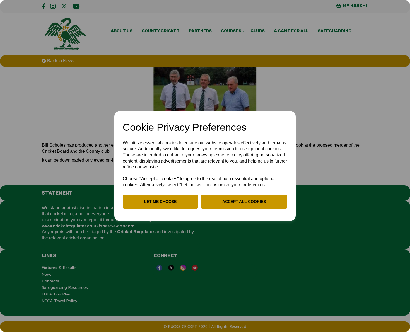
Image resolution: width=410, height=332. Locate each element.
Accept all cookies (244, 201)
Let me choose (160, 201)
